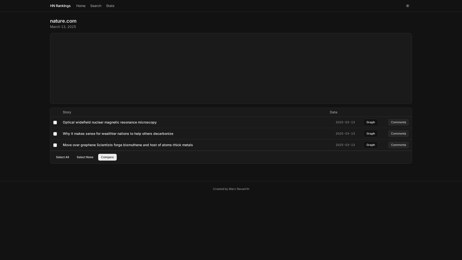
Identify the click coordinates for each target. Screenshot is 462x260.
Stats (110, 6)
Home (80, 6)
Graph (370, 122)
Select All (62, 157)
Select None (85, 157)
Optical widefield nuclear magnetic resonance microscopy (110, 122)
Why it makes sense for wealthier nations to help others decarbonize (118, 133)
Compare (107, 157)
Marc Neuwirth (239, 189)
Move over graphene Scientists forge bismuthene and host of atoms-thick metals (128, 145)
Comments (398, 122)
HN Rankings (60, 6)
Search (95, 6)
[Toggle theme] (407, 5)
